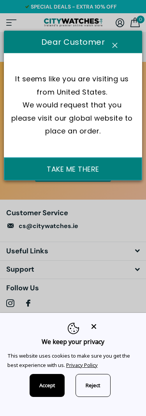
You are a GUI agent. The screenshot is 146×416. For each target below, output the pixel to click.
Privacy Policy (82, 365)
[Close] (113, 326)
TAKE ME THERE (73, 169)
